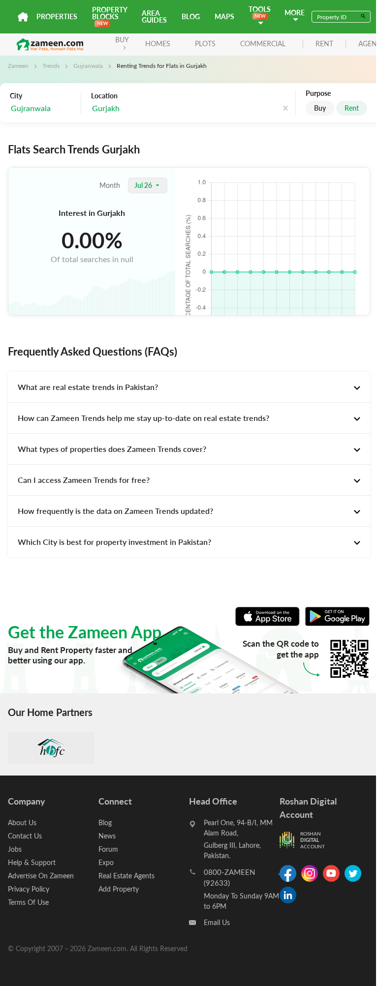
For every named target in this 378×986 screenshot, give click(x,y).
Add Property (118, 889)
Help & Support (32, 862)
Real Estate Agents (126, 875)
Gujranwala (88, 65)
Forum (108, 849)
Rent (352, 108)
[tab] (189, 387)
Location (104, 95)
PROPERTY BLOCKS (109, 13)
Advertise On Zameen (41, 875)
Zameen (18, 65)
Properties (56, 16)
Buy (320, 108)
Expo (106, 862)
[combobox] (140, 108)
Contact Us (25, 835)
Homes (157, 43)
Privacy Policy (28, 889)
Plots (205, 43)
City (16, 95)
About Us (22, 822)
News (107, 835)
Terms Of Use (28, 902)
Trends (51, 65)
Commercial (262, 43)
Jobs (15, 849)
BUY (122, 39)
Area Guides (154, 16)
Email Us (217, 922)
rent (324, 44)
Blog (191, 16)
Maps (224, 16)
